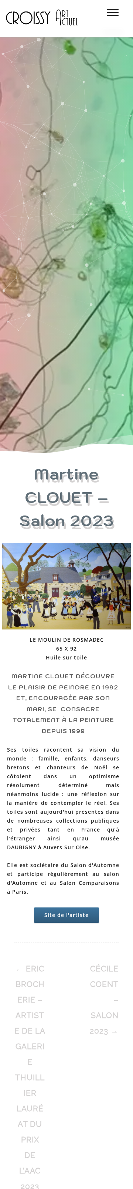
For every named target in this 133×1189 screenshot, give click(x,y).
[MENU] (113, 15)
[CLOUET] (66, 587)
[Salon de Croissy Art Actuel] (48, 33)
